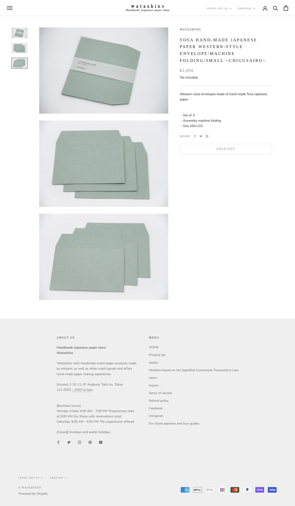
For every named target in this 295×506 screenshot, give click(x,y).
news (153, 378)
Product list (157, 355)
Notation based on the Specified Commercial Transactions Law (194, 370)
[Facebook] (195, 136)
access (153, 362)
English (244, 8)
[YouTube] (100, 442)
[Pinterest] (207, 136)
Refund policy (158, 400)
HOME (154, 347)
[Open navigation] (9, 8)
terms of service (160, 393)
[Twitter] (201, 136)
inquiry (154, 385)
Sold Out (226, 149)
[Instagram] (79, 442)
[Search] (275, 8)
